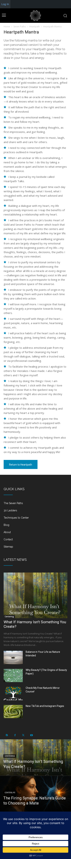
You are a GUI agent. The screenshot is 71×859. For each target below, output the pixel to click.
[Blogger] (7, 735)
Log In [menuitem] (5, 4)
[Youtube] (31, 735)
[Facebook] (15, 735)
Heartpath (34, 26)
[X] (23, 735)
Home (7, 26)
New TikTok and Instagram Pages (45, 706)
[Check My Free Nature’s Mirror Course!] (13, 693)
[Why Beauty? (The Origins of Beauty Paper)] (13, 675)
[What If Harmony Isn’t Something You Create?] (35, 595)
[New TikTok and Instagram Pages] (13, 711)
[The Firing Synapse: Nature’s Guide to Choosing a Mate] (35, 794)
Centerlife (10, 793)
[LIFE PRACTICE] (35, 15)
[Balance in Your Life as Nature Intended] (13, 657)
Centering (9, 616)
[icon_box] (35, 504)
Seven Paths (19, 26)
